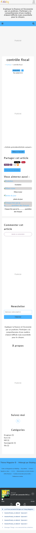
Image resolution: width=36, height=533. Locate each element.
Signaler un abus (5, 471)
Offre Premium (8, 473)
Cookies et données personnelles (22, 473)
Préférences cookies (17, 476)
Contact (31, 468)
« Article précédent (11, 147)
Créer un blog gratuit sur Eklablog (10, 468)
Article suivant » (25, 147)
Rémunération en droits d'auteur (25, 471)
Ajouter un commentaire (18, 234)
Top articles (24, 468)
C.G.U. (13, 471)
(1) (9, 435)
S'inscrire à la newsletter (12, 170)
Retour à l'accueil (18, 152)
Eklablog (32, 463)
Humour (9, 65)
